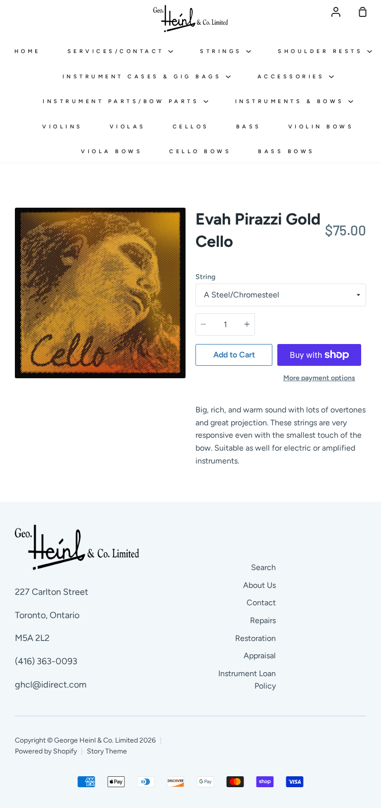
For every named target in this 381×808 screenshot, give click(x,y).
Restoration (255, 638)
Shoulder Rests (322, 51)
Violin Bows (321, 126)
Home (27, 51)
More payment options (319, 378)
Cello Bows (200, 151)
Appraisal (260, 655)
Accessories (293, 76)
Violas (128, 126)
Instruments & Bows (292, 101)
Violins (62, 126)
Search (263, 567)
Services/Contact (118, 51)
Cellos (191, 126)
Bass (248, 126)
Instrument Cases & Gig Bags (144, 76)
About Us (259, 585)
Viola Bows (111, 151)
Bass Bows (286, 151)
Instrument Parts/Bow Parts (123, 101)
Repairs (263, 620)
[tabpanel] (100, 293)
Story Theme (107, 751)
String (205, 277)
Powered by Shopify (46, 751)
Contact (261, 602)
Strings (223, 51)
